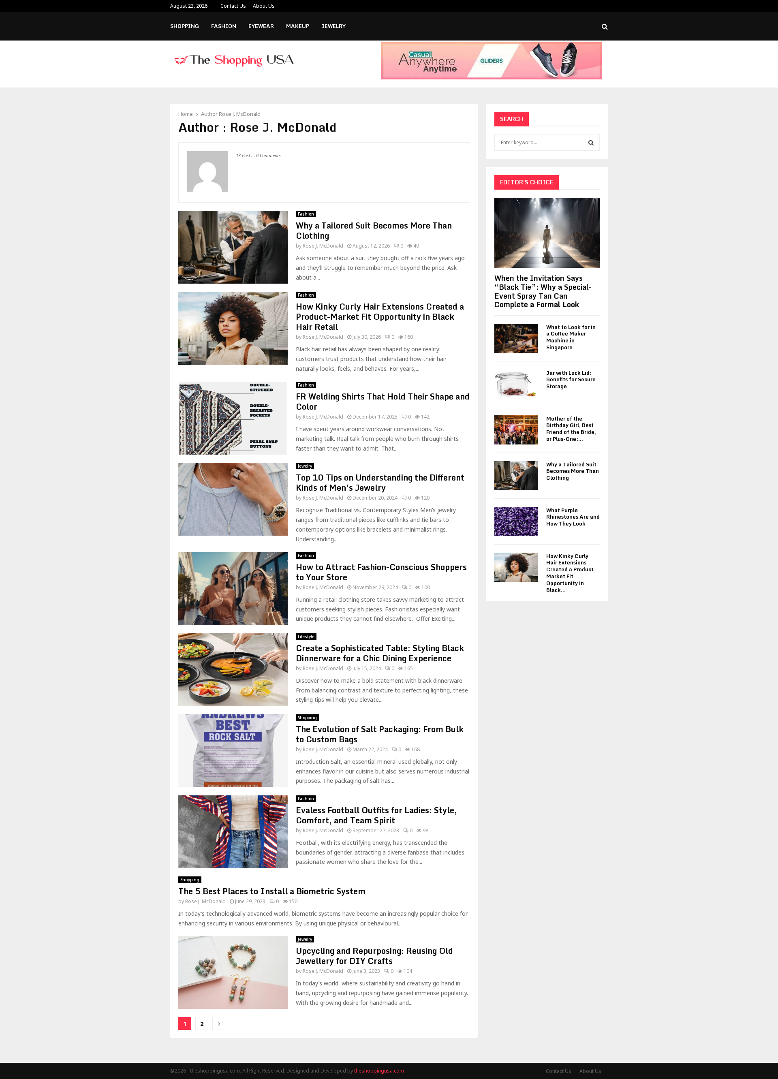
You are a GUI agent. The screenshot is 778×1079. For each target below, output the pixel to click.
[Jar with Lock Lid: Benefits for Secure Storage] (516, 384)
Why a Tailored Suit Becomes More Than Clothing (374, 230)
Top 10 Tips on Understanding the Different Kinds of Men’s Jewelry (380, 482)
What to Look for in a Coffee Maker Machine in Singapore (571, 337)
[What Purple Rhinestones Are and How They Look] (516, 521)
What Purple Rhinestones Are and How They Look (573, 517)
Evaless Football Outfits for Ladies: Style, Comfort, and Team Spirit (376, 815)
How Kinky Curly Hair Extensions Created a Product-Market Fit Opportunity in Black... (571, 572)
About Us (264, 5)
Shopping (184, 25)
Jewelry (333, 25)
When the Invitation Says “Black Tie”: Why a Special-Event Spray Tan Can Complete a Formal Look (543, 291)
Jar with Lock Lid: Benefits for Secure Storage (571, 379)
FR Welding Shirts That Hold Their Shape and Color (383, 401)
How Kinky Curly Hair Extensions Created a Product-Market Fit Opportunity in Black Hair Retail (380, 316)
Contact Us (233, 5)
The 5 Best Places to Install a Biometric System (271, 891)
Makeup (297, 25)
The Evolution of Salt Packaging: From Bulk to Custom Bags (380, 734)
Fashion (223, 25)
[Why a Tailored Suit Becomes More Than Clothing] (516, 475)
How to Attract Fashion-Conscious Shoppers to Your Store (381, 572)
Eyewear (261, 25)
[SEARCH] (591, 143)
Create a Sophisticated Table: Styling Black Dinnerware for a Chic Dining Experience (380, 653)
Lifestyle (306, 636)
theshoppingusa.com (379, 1070)
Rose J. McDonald (240, 114)
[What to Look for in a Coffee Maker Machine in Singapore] (516, 338)
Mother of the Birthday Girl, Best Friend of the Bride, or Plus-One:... (571, 428)
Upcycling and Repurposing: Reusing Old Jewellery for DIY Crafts (374, 956)
